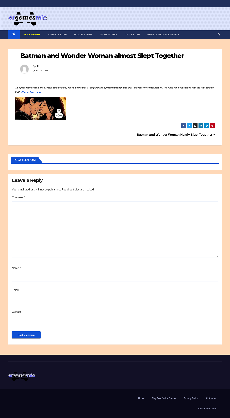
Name (16, 268)
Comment (18, 197)
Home (141, 398)
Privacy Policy (191, 398)
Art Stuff (132, 34)
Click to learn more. (31, 92)
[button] (219, 34)
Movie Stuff (83, 34)
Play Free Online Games (164, 398)
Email (16, 290)
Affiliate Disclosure (163, 34)
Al (38, 66)
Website (17, 311)
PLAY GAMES (32, 34)
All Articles (211, 398)
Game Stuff (108, 34)
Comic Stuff (57, 34)
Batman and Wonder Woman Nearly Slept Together (175, 134)
